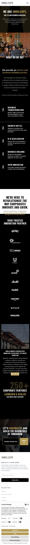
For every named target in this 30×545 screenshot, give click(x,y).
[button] (27, 3)
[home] (7, 3)
